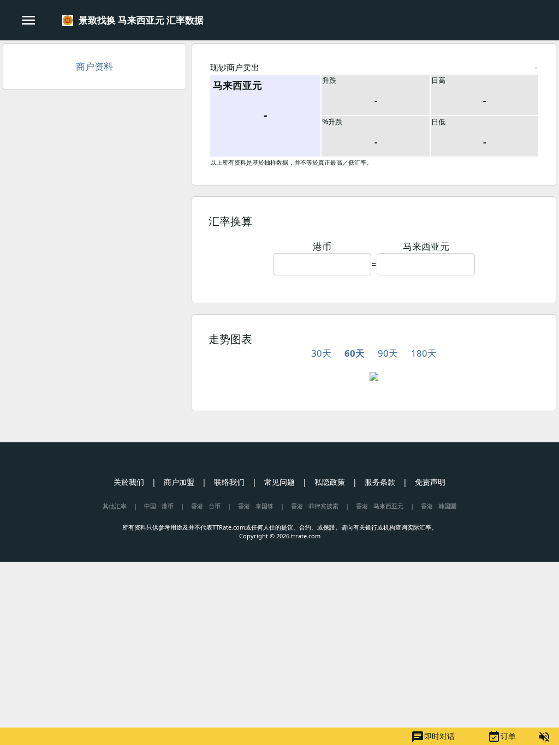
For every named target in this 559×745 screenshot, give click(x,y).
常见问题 (279, 482)
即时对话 (433, 736)
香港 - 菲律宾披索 (314, 506)
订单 (501, 736)
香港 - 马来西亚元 (379, 506)
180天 (424, 353)
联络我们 (229, 482)
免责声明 (430, 482)
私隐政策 (329, 482)
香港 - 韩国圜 (438, 506)
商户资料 (94, 66)
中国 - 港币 (159, 506)
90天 (388, 353)
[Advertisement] (94, 177)
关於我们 (129, 482)
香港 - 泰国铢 (255, 506)
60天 (354, 353)
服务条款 (380, 482)
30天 (321, 353)
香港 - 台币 (206, 506)
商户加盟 (179, 482)
